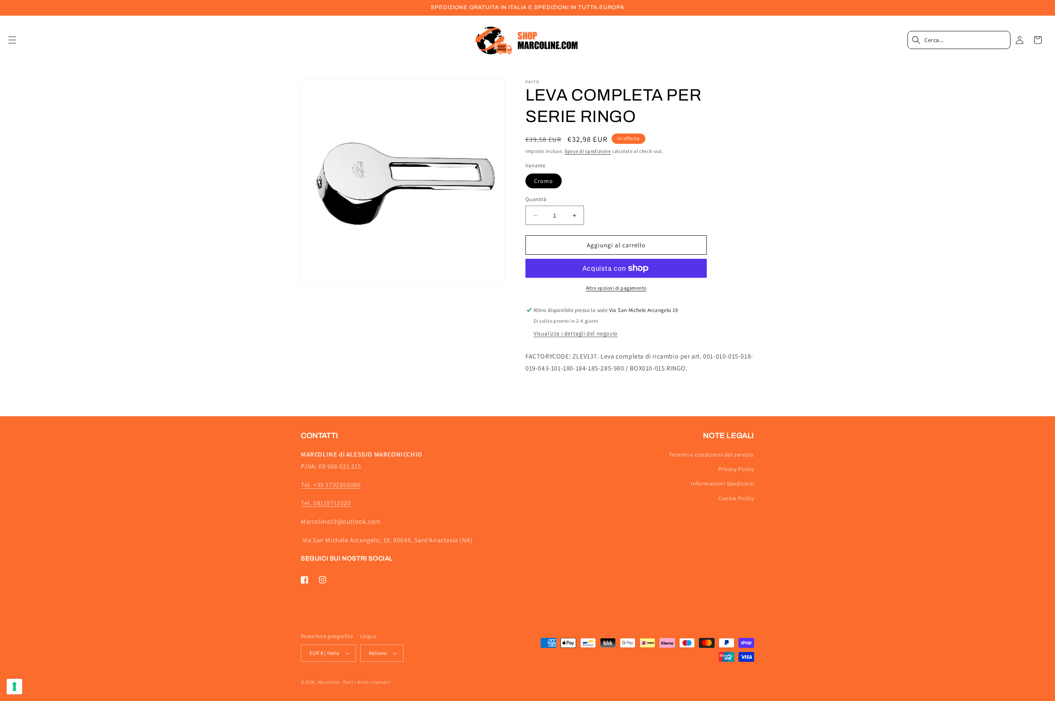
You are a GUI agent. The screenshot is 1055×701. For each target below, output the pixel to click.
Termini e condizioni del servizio (711, 454)
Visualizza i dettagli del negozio (576, 333)
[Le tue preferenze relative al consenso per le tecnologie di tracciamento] (14, 686)
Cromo (543, 181)
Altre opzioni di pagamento (616, 288)
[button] (17, 40)
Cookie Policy (736, 498)
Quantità (535, 199)
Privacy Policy (736, 469)
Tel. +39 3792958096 (331, 485)
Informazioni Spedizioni (722, 483)
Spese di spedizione (588, 151)
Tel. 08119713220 (326, 503)
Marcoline (328, 682)
